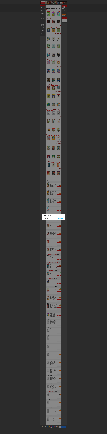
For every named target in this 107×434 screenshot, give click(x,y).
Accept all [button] (60, 218)
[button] (46, 218)
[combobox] (63, 214)
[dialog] (53, 217)
